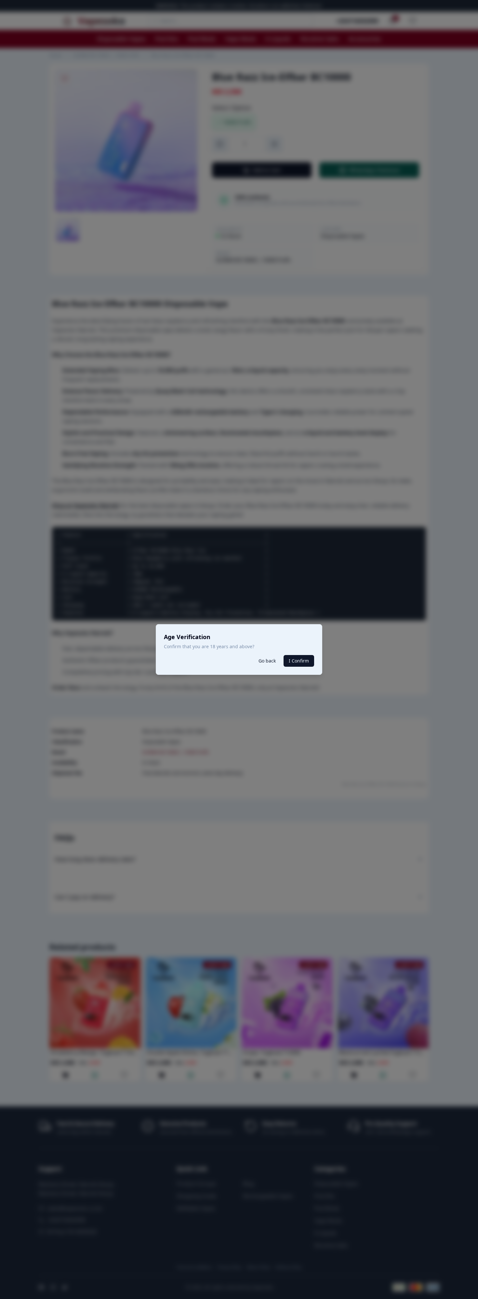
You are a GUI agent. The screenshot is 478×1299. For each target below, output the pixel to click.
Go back (267, 661)
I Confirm (299, 661)
